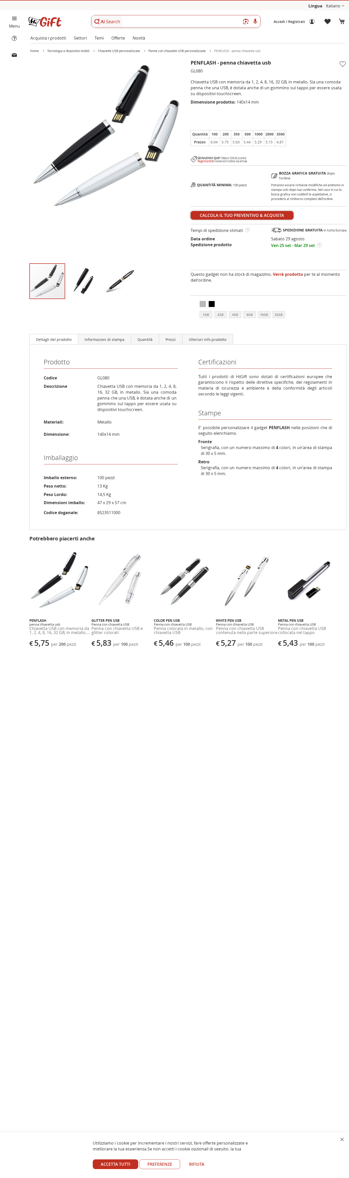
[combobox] (176, 21)
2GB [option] (220, 315)
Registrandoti (205, 161)
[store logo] (44, 22)
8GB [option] (250, 315)
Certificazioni (217, 361)
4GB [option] (235, 315)
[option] (203, 304)
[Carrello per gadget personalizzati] (342, 22)
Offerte (118, 38)
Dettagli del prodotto (54, 339)
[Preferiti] (328, 21)
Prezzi (171, 339)
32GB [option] (279, 315)
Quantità (145, 339)
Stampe (209, 412)
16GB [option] (264, 315)
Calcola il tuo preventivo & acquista (242, 215)
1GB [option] (206, 315)
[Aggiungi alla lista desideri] (342, 64)
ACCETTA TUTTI (115, 1164)
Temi (99, 38)
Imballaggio (61, 457)
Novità (139, 38)
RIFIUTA (196, 1164)
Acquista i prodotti (48, 38)
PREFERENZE (159, 1164)
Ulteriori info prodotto (207, 339)
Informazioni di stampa (104, 339)
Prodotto (57, 361)
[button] (335, 6)
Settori (80, 38)
